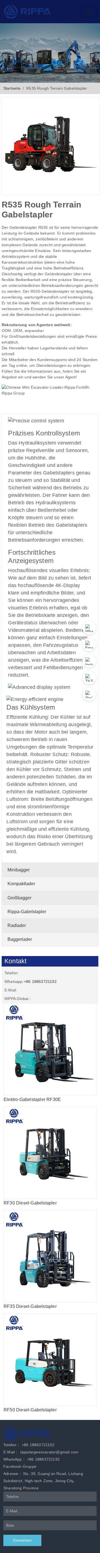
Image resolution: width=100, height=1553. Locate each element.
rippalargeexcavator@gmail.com (49, 1452)
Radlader (17, 925)
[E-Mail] (89, 644)
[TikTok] (89, 677)
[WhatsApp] (89, 628)
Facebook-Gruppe (19, 1466)
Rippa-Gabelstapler (27, 911)
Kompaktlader (21, 883)
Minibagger (19, 870)
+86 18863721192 (40, 981)
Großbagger (19, 897)
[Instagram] (89, 661)
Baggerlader (20, 939)
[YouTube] (89, 694)
